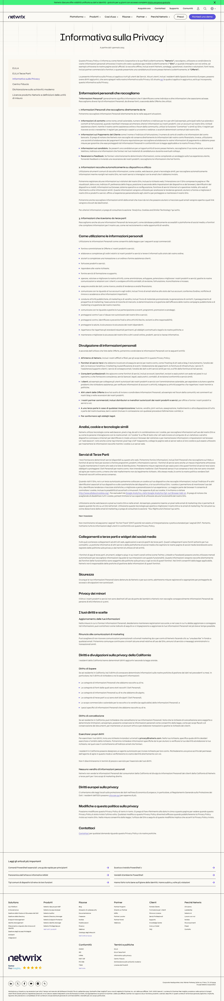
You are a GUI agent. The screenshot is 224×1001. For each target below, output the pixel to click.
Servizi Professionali (156, 916)
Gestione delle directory (16, 916)
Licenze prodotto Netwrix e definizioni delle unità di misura (39, 96)
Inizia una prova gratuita (159, 2)
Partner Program (119, 907)
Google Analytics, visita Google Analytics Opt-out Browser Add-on (156, 493)
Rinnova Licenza (155, 913)
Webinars (117, 923)
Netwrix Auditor (49, 913)
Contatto (188, 929)
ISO (80, 952)
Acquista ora (144, 8)
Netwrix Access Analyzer (52, 910)
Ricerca (81, 926)
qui (161, 79)
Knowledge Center (155, 923)
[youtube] (31, 983)
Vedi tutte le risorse (85, 936)
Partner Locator (119, 916)
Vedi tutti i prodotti (50, 929)
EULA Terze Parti (21, 73)
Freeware (82, 916)
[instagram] (37, 983)
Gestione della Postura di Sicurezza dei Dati (23, 913)
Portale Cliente (154, 907)
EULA (15, 68)
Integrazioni (12, 938)
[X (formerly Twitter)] (17, 983)
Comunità (188, 8)
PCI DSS (81, 962)
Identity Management (15, 923)
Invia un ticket (154, 926)
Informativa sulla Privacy (26, 79)
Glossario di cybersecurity (88, 910)
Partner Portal (119, 920)
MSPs (116, 913)
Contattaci (160, 8)
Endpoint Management (16, 920)
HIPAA (81, 955)
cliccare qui (114, 795)
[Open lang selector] (213, 8)
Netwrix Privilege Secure (52, 926)
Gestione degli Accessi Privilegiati (19, 931)
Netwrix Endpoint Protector (53, 920)
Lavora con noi (190, 916)
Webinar (82, 929)
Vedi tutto (82, 968)
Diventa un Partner (120, 910)
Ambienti (11, 935)
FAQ (150, 929)
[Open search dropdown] (205, 8)
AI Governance (13, 910)
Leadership (188, 910)
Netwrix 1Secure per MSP (52, 907)
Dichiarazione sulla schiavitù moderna (33, 89)
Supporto (174, 8)
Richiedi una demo (202, 16)
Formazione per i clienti (157, 910)
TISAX (81, 965)
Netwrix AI (188, 913)
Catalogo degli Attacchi (87, 932)
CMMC (81, 949)
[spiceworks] (44, 983)
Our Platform (12, 907)
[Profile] (198, 8)
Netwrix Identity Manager (52, 923)
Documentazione (85, 913)
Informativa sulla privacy (122, 955)
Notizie (81, 920)
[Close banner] (215, 2)
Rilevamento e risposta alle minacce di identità (21, 927)
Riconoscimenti (190, 923)
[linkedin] (10, 983)
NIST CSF (82, 959)
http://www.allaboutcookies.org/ (94, 493)
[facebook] (24, 983)
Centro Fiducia (20, 84)
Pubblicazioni (83, 923)
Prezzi (180, 16)
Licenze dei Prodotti (121, 965)
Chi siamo (188, 907)
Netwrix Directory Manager (53, 916)
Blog (80, 907)
